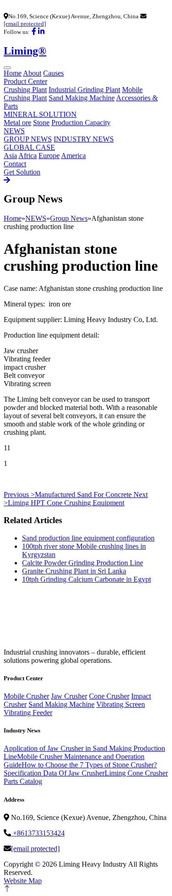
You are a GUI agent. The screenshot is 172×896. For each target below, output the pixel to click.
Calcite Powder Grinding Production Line (82, 563)
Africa (27, 155)
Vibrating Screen (120, 704)
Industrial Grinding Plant (84, 89)
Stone (41, 122)
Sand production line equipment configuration (88, 538)
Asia (10, 155)
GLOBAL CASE (29, 147)
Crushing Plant (25, 89)
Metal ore (17, 122)
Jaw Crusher (69, 696)
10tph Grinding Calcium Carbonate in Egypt (86, 579)
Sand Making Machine (82, 98)
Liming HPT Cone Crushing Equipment (76, 499)
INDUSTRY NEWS (84, 139)
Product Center (25, 81)
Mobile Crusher (26, 696)
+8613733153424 (38, 833)
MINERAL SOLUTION (40, 114)
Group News (69, 218)
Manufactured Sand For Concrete (68, 494)
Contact (15, 164)
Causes (53, 73)
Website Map (23, 881)
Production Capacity (81, 122)
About (32, 73)
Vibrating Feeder (28, 712)
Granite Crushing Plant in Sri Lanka (74, 571)
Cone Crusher (109, 696)
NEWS (14, 131)
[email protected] (25, 23)
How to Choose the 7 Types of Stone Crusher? (89, 765)
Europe (49, 155)
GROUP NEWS (28, 139)
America (73, 155)
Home (13, 73)
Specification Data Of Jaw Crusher (54, 773)
